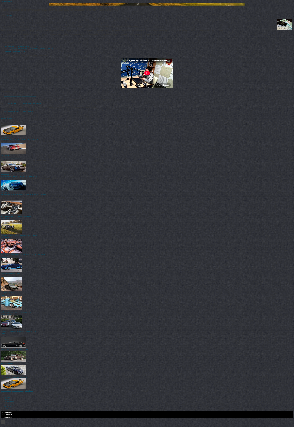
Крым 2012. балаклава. (7, 293)
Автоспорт (4, 257)
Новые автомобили (9, 401)
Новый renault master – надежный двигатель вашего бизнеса (19, 235)
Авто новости (10, 15)
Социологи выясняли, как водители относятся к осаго (20, 96)
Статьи (3, 276)
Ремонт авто (7, 406)
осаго (8, 119)
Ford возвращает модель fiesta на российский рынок (16, 216)
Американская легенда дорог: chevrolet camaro (15, 349)
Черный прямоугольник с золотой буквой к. (14, 377)
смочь (12, 119)
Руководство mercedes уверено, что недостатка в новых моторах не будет (23, 254)
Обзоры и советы (6, 314)
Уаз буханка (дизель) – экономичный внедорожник (16, 312)
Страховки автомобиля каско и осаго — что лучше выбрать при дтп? (24, 103)
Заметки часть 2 (8, 415)
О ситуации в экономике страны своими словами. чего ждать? (19, 331)
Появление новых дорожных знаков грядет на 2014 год (17, 391)
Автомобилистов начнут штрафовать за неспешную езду (21, 46)
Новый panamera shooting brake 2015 (14, 51)
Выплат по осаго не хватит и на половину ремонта (18, 111)
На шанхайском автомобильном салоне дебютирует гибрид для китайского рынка (28, 49)
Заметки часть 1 (8, 412)
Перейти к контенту (6, 2)
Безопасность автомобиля (9, 363)
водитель (3, 119)
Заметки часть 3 (8, 417)
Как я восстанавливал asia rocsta (11, 274)
